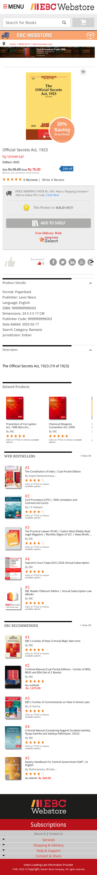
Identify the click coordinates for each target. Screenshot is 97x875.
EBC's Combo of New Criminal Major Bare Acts (52, 641)
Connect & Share (48, 856)
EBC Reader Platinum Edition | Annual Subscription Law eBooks (58, 593)
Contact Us (56, 833)
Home (13, 44)
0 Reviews (30, 180)
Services (48, 840)
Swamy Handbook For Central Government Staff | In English (56, 763)
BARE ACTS (24, 44)
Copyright (33, 869)
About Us (40, 833)
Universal (15, 156)
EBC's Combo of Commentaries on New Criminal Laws (57, 702)
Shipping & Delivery (49, 845)
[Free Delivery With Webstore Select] (48, 241)
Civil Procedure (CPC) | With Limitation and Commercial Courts (51, 501)
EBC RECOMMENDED (21, 626)
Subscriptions (48, 824)
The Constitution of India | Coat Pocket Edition (53, 471)
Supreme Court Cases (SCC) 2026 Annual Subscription (57, 562)
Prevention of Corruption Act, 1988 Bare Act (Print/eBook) (21, 426)
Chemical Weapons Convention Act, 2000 (62, 426)
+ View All (85, 455)
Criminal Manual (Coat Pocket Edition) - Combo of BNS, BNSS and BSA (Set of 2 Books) (58, 671)
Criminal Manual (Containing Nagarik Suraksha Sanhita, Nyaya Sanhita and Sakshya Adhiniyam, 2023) (58, 732)
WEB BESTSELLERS (19, 456)
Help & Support (48, 851)
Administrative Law (42, 44)
